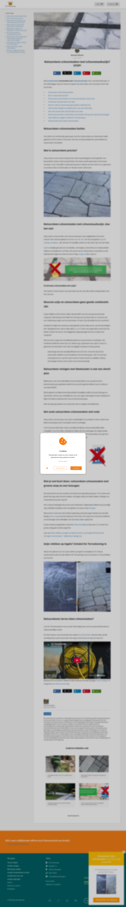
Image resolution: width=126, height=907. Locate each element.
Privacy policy (63, 461)
